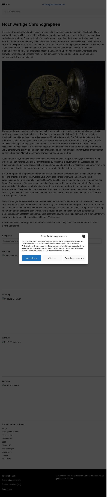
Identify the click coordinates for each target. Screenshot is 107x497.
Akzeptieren (31, 258)
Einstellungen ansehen (74, 258)
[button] (84, 236)
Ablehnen (52, 258)
